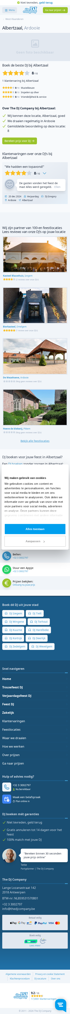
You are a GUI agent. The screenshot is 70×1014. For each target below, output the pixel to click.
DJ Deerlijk (38, 638)
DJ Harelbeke (40, 630)
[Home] (30, 10)
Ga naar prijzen (13, 763)
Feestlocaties (11, 729)
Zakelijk (8, 713)
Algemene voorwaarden (18, 974)
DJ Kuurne (15, 630)
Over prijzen (11, 755)
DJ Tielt (36, 613)
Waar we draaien (14, 738)
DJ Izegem (15, 613)
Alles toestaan (35, 528)
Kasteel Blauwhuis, (17, 275)
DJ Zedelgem (17, 646)
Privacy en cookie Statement (50, 974)
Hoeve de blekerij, (16, 428)
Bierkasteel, (15, 326)
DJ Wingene (16, 621)
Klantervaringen (13, 721)
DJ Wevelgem (43, 646)
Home (6, 679)
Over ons (55, 978)
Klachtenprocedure (20, 978)
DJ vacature (40, 978)
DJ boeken (15, 464)
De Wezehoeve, (16, 377)
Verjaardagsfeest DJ (16, 696)
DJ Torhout (41, 621)
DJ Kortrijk (15, 638)
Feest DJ (8, 704)
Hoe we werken (13, 746)
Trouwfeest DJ (12, 687)
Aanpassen (33, 541)
